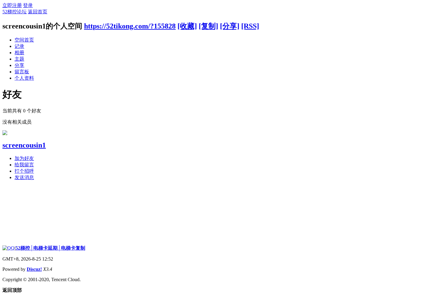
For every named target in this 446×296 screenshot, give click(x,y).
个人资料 (24, 78)
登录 (28, 5)
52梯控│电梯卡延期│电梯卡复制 (50, 248)
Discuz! (34, 269)
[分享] (229, 26)
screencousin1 (24, 145)
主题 (19, 59)
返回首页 (37, 11)
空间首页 (24, 39)
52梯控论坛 (14, 11)
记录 (19, 46)
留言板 (22, 71)
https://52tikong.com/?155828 (130, 26)
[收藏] (187, 26)
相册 (19, 52)
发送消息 (24, 177)
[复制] (208, 26)
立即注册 (12, 5)
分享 (19, 65)
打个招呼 (24, 171)
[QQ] (8, 248)
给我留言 (24, 164)
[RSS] (250, 26)
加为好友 (24, 158)
